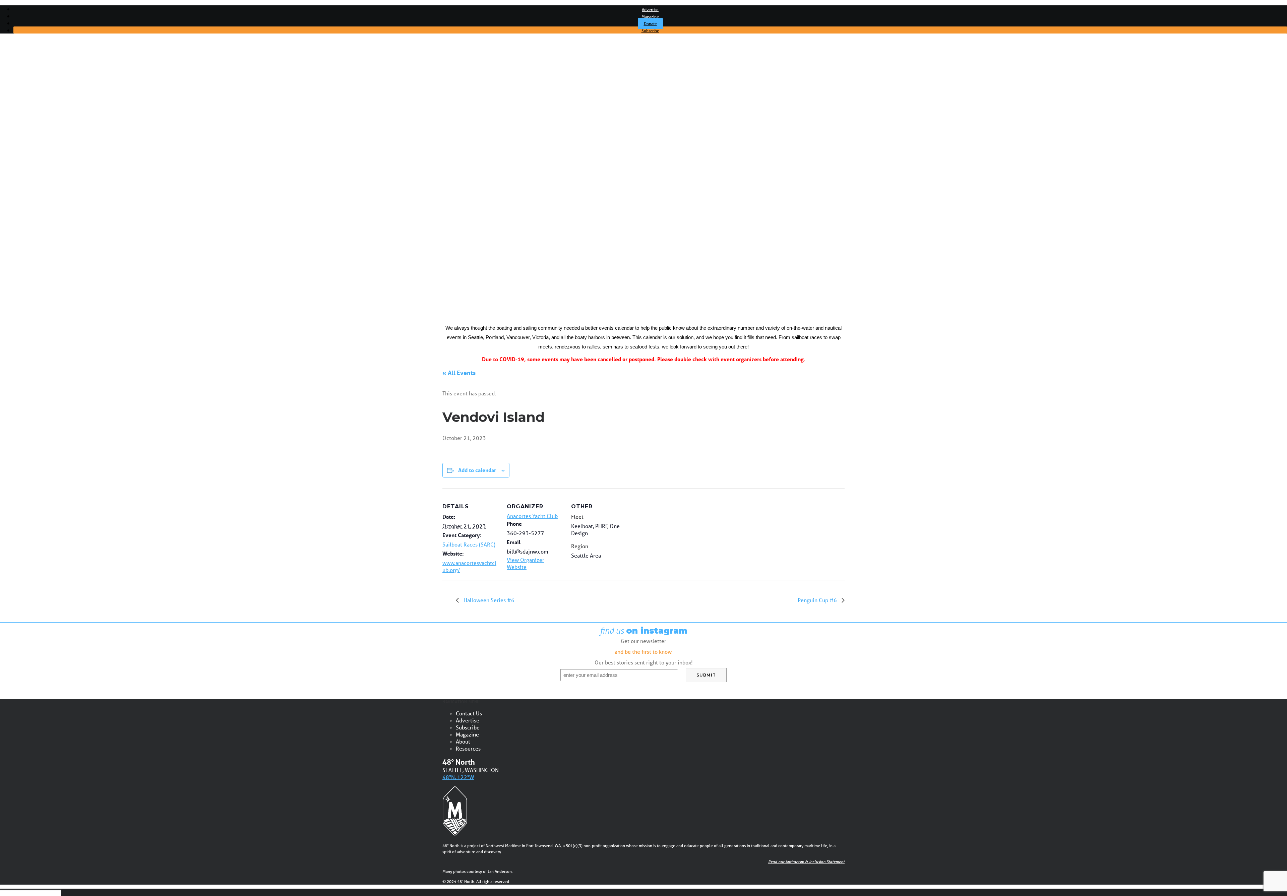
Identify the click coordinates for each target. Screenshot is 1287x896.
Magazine (650, 16)
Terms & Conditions (49, 221)
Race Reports (43, 183)
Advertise (650, 9)
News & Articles (35, 87)
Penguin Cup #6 (818, 599)
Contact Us (469, 713)
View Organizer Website (525, 563)
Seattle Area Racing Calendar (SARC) (70, 240)
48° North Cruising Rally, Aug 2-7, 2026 (72, 246)
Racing (35, 113)
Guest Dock (41, 144)
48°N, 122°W (458, 776)
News (33, 100)
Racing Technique (48, 189)
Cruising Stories (45, 157)
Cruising (36, 106)
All (29, 93)
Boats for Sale (43, 208)
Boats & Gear (42, 125)
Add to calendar (477, 469)
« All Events (459, 372)
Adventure (39, 119)
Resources (468, 748)
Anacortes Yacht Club (532, 515)
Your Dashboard (45, 227)
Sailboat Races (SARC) (468, 544)
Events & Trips (33, 234)
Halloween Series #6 (488, 599)
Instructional (41, 132)
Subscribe (650, 31)
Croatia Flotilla (43, 253)
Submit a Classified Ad (53, 202)
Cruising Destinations (51, 164)
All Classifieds (42, 214)
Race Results (42, 176)
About (463, 741)
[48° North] (643, 58)
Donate (650, 23)
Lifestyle (37, 138)
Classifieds (28, 195)
